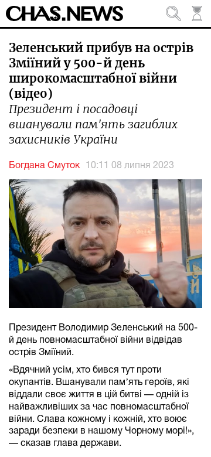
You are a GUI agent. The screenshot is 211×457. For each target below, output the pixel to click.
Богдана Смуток (44, 166)
